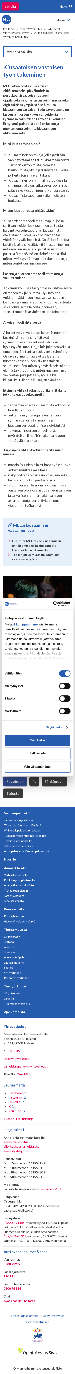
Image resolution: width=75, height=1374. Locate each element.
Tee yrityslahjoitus (16, 1151)
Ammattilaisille (15, 868)
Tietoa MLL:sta (15, 929)
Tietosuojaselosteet (24, 1316)
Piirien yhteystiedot (16, 978)
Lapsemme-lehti (14, 962)
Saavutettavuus (53, 1316)
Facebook (15, 781)
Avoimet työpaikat (15, 957)
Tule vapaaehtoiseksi (17, 1003)
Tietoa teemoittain (16, 890)
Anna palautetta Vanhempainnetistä (26, 851)
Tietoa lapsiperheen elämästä (22, 825)
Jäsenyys (9, 952)
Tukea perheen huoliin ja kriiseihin (25, 835)
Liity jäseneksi (12, 993)
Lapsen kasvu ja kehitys (18, 820)
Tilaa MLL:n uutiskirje (18, 1119)
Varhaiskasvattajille (16, 875)
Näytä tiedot (54, 727)
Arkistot (9, 947)
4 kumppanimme (25, 624)
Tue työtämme (31, 29)
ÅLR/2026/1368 (15, 1236)
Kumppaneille (14, 909)
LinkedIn (14, 1102)
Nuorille (10, 859)
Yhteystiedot (12, 973)
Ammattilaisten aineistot (19, 885)
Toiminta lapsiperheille (18, 841)
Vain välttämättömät (37, 766)
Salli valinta (38, 753)
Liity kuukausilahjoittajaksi (22, 1146)
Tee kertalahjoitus (16, 1142)
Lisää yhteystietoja (16, 1058)
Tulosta (13, 793)
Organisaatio (12, 936)
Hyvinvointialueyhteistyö (19, 921)
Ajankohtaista (14, 1012)
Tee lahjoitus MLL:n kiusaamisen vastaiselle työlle (36, 557)
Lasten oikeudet (14, 895)
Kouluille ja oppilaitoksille (19, 880)
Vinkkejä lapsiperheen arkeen (22, 830)
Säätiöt (8, 967)
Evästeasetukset (37, 1322)
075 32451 (14, 1051)
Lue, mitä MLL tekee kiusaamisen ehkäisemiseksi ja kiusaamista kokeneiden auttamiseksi (36, 545)
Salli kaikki (37, 740)
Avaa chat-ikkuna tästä (19, 1301)
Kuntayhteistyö (14, 916)
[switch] (64, 686)
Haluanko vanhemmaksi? (19, 846)
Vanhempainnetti (17, 813)
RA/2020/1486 (14, 1222)
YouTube (15, 1111)
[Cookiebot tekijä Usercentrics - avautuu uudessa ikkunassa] (53, 603)
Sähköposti (54, 781)
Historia (9, 941)
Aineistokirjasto (14, 900)
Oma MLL (23, 1074)
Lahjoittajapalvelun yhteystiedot (26, 1066)
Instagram (16, 1097)
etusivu (9, 29)
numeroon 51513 (51, 1189)
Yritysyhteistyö (16, 33)
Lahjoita (10, 6)
